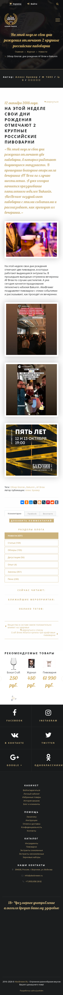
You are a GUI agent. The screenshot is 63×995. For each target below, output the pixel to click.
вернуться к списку (32, 630)
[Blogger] (39, 502)
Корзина (16, 3)
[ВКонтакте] (22, 502)
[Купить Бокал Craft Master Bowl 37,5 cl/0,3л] (13, 663)
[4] (37, 80)
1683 (49, 76)
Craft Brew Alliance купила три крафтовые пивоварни (33, 634)
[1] (29, 80)
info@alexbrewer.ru (34, 875)
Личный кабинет (32, 793)
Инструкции (31, 820)
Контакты (31, 830)
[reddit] (52, 502)
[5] (39, 80)
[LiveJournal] (44, 502)
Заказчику (32, 816)
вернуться (52, 101)
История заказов (31, 800)
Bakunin (30, 487)
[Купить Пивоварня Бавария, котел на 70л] (49, 663)
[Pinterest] (48, 502)
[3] (34, 80)
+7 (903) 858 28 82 (34, 881)
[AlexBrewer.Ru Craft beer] (11, 20)
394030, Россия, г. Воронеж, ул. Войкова (33, 869)
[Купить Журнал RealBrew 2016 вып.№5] (31, 663)
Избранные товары (31, 797)
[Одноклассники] (26, 502)
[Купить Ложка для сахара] (13, 698)
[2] (32, 80)
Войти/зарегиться (31, 790)
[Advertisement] (31, 945)
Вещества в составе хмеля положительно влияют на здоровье (29, 626)
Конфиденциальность (31, 827)
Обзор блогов (17, 487)
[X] (35, 502)
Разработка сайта (31, 990)
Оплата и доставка (31, 823)
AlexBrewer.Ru (21, 981)
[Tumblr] (56, 502)
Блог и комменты (31, 804)
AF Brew (40, 487)
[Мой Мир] (31, 502)
